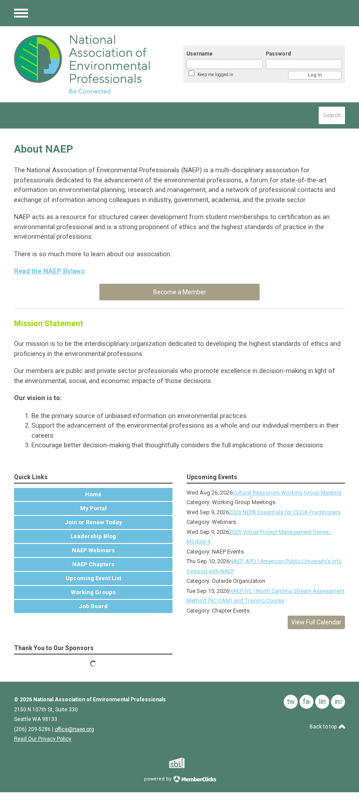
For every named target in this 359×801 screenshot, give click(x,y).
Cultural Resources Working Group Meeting (286, 492)
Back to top (324, 727)
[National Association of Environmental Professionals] (88, 64)
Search (332, 115)
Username (200, 54)
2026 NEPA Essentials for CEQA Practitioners (285, 512)
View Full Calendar (316, 622)
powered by (158, 779)
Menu (21, 13)
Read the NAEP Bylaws (49, 271)
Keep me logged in (215, 74)
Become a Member (179, 292)
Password (278, 54)
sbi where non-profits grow (188, 762)
